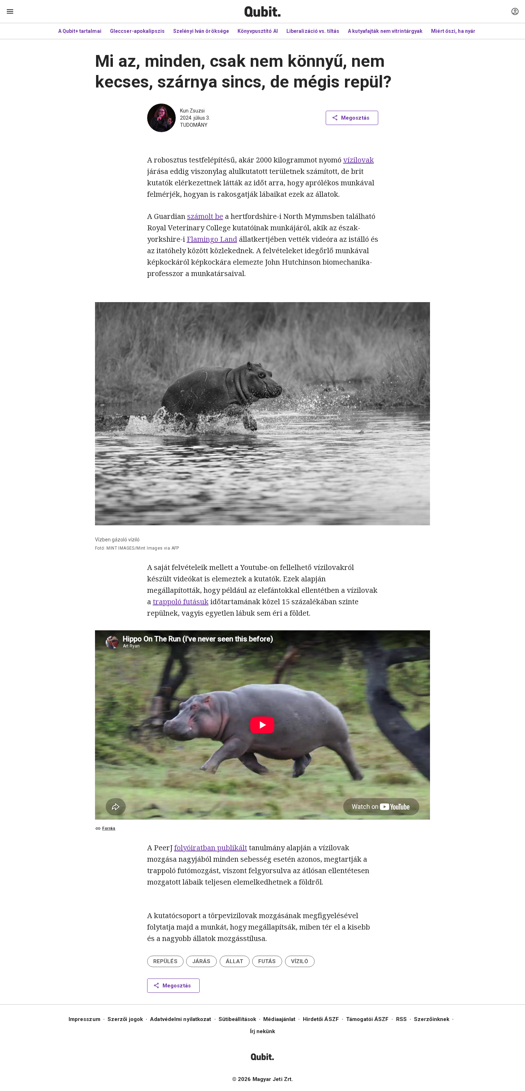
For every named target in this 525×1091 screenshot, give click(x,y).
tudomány (194, 125)
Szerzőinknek (431, 1019)
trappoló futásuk (181, 601)
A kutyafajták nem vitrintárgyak (385, 31)
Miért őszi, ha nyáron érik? (463, 31)
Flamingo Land (212, 239)
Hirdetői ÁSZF (321, 1019)
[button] (165, 961)
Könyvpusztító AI (258, 31)
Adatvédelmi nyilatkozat (180, 1019)
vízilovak (358, 160)
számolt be (205, 216)
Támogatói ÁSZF (367, 1019)
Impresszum (84, 1019)
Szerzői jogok (125, 1019)
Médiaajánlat (279, 1019)
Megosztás (355, 118)
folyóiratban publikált (210, 847)
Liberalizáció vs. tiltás (312, 31)
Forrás (108, 828)
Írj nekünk (262, 1031)
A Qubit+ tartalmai (79, 31)
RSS (401, 1019)
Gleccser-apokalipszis (137, 31)
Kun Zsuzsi (192, 111)
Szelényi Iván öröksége (201, 31)
